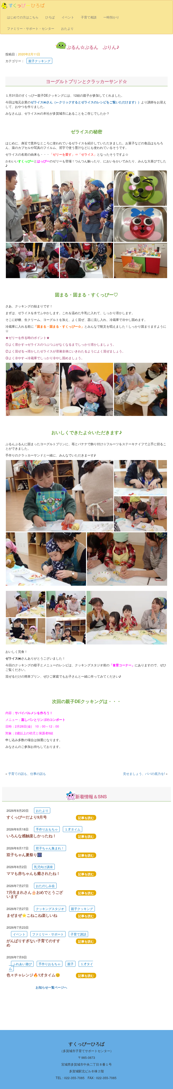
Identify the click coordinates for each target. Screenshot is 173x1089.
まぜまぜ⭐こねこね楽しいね (32, 915)
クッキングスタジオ (50, 908)
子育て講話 (78, 934)
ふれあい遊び (22, 964)
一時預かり (111, 17)
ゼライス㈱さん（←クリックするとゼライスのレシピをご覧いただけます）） (86, 102)
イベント (67, 17)
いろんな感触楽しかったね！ (31, 835)
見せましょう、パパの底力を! (144, 773)
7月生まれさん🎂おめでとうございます (35, 894)
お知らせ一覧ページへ (51, 987)
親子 (70, 964)
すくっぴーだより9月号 (27, 817)
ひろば (50, 17)
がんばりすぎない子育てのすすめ (33, 942)
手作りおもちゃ (47, 829)
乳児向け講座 (43, 866)
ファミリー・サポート (48, 934)
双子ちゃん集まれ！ (50, 848)
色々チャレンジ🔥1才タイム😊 (33, 975)
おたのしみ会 (45, 885)
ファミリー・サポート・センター (30, 28)
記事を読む (86, 817)
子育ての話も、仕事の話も (27, 773)
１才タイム (72, 829)
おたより (67, 28)
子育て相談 (89, 17)
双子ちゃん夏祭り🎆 (24, 854)
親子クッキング (39, 61)
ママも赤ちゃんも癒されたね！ (33, 873)
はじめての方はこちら (23, 17)
